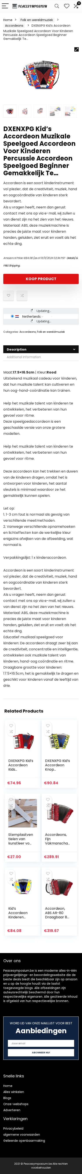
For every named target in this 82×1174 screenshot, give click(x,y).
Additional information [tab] (24, 357)
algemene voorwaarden (21, 1134)
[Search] (57, 6)
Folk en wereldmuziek (37, 20)
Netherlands (31, 316)
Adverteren (11, 1110)
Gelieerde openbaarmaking (24, 1140)
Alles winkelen (13, 1092)
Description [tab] (16, 349)
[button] (76, 49)
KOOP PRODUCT (41, 278)
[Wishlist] (66, 6)
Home (7, 20)
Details (71, 258)
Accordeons (14, 25)
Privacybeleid (13, 1128)
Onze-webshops (15, 1104)
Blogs (7, 1098)
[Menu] (5, 6)
